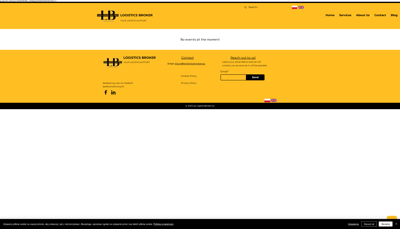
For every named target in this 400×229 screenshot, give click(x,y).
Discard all (369, 224)
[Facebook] (106, 92)
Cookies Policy (189, 76)
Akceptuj (385, 224)
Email (224, 71)
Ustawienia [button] (353, 224)
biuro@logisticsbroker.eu (190, 63)
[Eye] (294, 7)
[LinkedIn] (113, 92)
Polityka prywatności (163, 224)
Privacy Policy (188, 83)
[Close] (396, 223)
